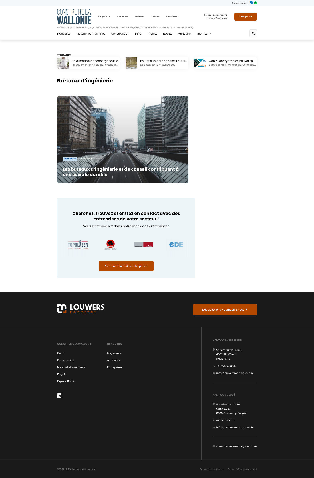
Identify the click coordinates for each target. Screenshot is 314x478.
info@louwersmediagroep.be (235, 427)
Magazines (104, 16)
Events (167, 33)
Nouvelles (64, 33)
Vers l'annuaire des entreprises (126, 266)
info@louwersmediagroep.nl (235, 373)
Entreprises (246, 16)
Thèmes (202, 33)
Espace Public (66, 381)
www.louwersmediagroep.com (236, 446)
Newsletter (172, 16)
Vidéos (155, 16)
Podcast (139, 16)
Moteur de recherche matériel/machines (215, 16)
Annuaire (184, 33)
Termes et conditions (211, 469)
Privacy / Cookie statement (242, 469)
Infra (138, 33)
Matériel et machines (90, 33)
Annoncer (122, 16)
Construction (120, 33)
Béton (61, 353)
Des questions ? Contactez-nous (223, 309)
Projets (152, 33)
